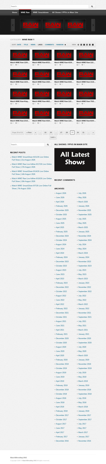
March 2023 (83, 279)
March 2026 (83, 202)
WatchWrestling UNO (18, 458)
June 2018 (60, 402)
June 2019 (60, 377)
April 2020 (60, 355)
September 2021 (85, 317)
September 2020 (85, 343)
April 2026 (60, 202)
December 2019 (62, 364)
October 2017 (61, 420)
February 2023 (61, 283)
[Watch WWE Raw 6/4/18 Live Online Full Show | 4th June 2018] (64, 74)
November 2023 (84, 262)
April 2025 (60, 227)
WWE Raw (25, 12)
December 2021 (62, 313)
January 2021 (83, 334)
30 (78, 132)
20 (51, 132)
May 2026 (82, 197)
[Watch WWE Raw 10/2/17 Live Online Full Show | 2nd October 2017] (41, 74)
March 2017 (83, 432)
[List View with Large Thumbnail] (92, 44)
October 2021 (61, 317)
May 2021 (82, 326)
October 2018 (61, 394)
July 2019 (82, 373)
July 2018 (82, 398)
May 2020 (82, 351)
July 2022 (82, 296)
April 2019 (60, 381)
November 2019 (84, 364)
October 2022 (61, 291)
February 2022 (61, 308)
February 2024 (61, 257)
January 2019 (83, 385)
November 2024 (84, 236)
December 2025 (62, 210)
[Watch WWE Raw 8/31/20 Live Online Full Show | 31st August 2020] (41, 55)
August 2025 (61, 219)
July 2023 (82, 270)
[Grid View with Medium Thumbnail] (84, 44)
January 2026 (83, 206)
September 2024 (85, 240)
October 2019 (61, 368)
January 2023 (83, 283)
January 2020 (83, 360)
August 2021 (61, 321)
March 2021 (83, 330)
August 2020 (61, 347)
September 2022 (85, 291)
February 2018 (61, 411)
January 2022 (83, 308)
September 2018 (85, 394)
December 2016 (62, 441)
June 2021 (60, 326)
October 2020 (61, 343)
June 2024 (60, 249)
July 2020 (82, 347)
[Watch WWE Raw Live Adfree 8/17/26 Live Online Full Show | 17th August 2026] (30, 25)
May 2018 (82, 402)
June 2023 (60, 274)
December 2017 (62, 415)
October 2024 (61, 240)
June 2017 (60, 428)
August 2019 (61, 373)
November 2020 (84, 338)
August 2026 (61, 193)
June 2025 (60, 223)
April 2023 (60, 279)
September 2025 (85, 215)
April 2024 (60, 253)
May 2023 (82, 274)
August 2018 (61, 398)
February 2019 (61, 385)
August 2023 (61, 270)
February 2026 (61, 206)
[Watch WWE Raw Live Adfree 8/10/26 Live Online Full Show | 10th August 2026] (53, 25)
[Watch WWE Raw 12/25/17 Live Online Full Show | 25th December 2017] (64, 113)
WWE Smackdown (41, 12)
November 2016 (84, 441)
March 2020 (83, 355)
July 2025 (82, 219)
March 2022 (83, 304)
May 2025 (82, 223)
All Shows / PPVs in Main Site (65, 12)
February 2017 (61, 437)
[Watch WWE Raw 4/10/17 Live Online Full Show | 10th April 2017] (41, 113)
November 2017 (84, 415)
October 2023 (61, 266)
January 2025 (83, 232)
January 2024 (83, 257)
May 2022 (82, 300)
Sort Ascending (65, 44)
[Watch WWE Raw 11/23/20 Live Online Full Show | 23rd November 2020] (64, 94)
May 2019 (82, 377)
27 (61, 132)
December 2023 (62, 262)
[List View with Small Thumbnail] (87, 44)
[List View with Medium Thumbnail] (89, 44)
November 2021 (84, 313)
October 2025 (61, 215)
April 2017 (60, 432)
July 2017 (82, 424)
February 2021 (61, 334)
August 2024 (61, 244)
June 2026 (60, 197)
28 (67, 132)
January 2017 (83, 437)
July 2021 (82, 321)
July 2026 (82, 193)
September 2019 (85, 368)
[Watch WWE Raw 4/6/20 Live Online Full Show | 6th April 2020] (41, 94)
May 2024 (82, 249)
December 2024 (62, 236)
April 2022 (60, 304)
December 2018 (62, 390)
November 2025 (84, 210)
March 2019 (83, 381)
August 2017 (61, 424)
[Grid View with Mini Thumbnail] (78, 44)
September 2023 (85, 266)
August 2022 (61, 296)
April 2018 (60, 407)
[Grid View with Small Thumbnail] (81, 44)
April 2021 (60, 330)
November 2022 (84, 287)
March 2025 (83, 227)
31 (83, 132)
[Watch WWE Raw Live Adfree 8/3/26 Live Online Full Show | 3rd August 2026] (75, 25)
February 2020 (61, 360)
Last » (53, 137)
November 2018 (84, 390)
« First (28, 132)
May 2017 (82, 428)
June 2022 (60, 300)
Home (14, 12)
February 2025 (61, 232)
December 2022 (62, 287)
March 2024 (83, 253)
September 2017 (85, 420)
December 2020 (62, 338)
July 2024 (82, 244)
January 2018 (83, 411)
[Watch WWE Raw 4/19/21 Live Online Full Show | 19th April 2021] (64, 55)
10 (45, 132)
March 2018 (83, 407)
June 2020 (60, 351)
